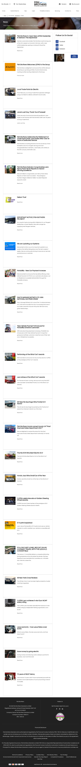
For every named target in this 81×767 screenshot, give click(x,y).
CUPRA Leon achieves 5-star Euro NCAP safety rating (32, 601)
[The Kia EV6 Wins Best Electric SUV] (10, 455)
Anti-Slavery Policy (52, 754)
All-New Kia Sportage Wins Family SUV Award (31, 402)
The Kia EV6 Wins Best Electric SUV (30, 453)
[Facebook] (57, 709)
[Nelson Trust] (10, 200)
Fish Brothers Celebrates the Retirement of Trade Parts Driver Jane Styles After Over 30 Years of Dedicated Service (33, 138)
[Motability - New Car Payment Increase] (10, 273)
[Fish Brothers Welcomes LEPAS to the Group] (10, 67)
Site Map (39, 759)
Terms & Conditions (17, 754)
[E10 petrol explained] (10, 525)
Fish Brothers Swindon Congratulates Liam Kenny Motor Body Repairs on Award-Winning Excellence (33, 168)
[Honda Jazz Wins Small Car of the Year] (10, 478)
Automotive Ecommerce (50, 764)
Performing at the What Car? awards (30, 354)
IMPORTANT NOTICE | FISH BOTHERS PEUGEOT (31, 218)
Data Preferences (71, 757)
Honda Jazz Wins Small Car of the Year (31, 475)
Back (5, 15)
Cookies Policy (40, 754)
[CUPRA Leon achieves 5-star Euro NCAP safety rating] (10, 603)
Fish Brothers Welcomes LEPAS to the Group (33, 64)
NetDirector (37, 764)
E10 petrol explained (24, 523)
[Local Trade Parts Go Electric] (10, 92)
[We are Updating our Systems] (10, 246)
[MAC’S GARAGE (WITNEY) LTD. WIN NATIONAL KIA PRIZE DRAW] (10, 300)
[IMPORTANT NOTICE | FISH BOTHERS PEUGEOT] (10, 220)
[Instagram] (60, 709)
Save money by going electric (28, 651)
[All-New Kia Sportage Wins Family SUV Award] (10, 404)
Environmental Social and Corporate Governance (17, 757)
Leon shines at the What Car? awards (31, 377)
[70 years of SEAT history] (10, 677)
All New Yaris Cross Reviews (27, 578)
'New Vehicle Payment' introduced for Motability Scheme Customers (31, 326)
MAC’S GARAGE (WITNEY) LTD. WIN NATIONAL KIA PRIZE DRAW (30, 298)
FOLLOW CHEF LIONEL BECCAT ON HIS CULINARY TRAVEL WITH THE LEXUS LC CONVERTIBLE (32, 549)
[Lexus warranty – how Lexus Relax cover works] (10, 629)
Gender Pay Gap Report (41, 757)
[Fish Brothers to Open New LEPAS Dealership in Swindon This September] (10, 38)
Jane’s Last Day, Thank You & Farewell (31, 112)
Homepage (17, 15)
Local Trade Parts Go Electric (27, 89)
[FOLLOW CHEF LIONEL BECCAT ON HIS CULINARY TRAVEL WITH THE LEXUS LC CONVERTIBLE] (10, 550)
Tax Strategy (63, 754)
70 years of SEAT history (26, 674)
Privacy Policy (29, 754)
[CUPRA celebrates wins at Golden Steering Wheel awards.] (10, 501)
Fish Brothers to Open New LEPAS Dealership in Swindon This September (34, 37)
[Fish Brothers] (40, 4)
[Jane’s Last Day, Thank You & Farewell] (10, 115)
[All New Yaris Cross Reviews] (10, 580)
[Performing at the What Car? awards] (10, 357)
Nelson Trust (21, 197)
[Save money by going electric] (10, 654)
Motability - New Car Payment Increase (31, 270)
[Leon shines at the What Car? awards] (10, 380)
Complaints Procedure (57, 757)
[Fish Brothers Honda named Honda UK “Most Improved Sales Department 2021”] (10, 429)
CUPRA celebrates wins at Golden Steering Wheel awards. (33, 499)
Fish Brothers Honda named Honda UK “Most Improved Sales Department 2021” (34, 427)
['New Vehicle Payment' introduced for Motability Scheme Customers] (10, 328)
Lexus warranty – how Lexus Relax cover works (32, 628)
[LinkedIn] (62, 709)
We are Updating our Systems (28, 244)
